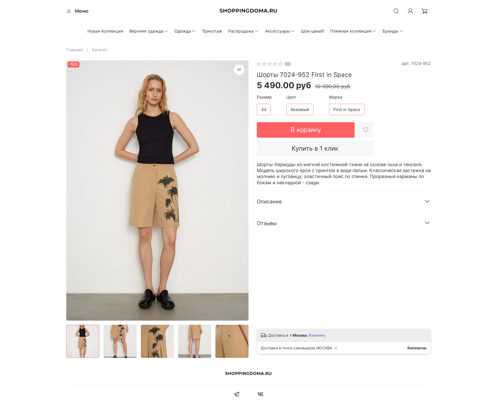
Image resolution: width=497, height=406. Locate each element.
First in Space (346, 109)
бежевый (300, 109)
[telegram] (236, 394)
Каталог (100, 49)
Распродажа (241, 31)
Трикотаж (212, 31)
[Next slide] (240, 190)
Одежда (182, 31)
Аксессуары (277, 31)
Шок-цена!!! (312, 31)
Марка (335, 97)
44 (263, 109)
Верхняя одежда (146, 31)
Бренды (390, 31)
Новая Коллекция (105, 31)
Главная (74, 49)
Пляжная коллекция (350, 31)
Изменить (317, 335)
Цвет (291, 97)
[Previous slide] (74, 190)
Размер (264, 97)
